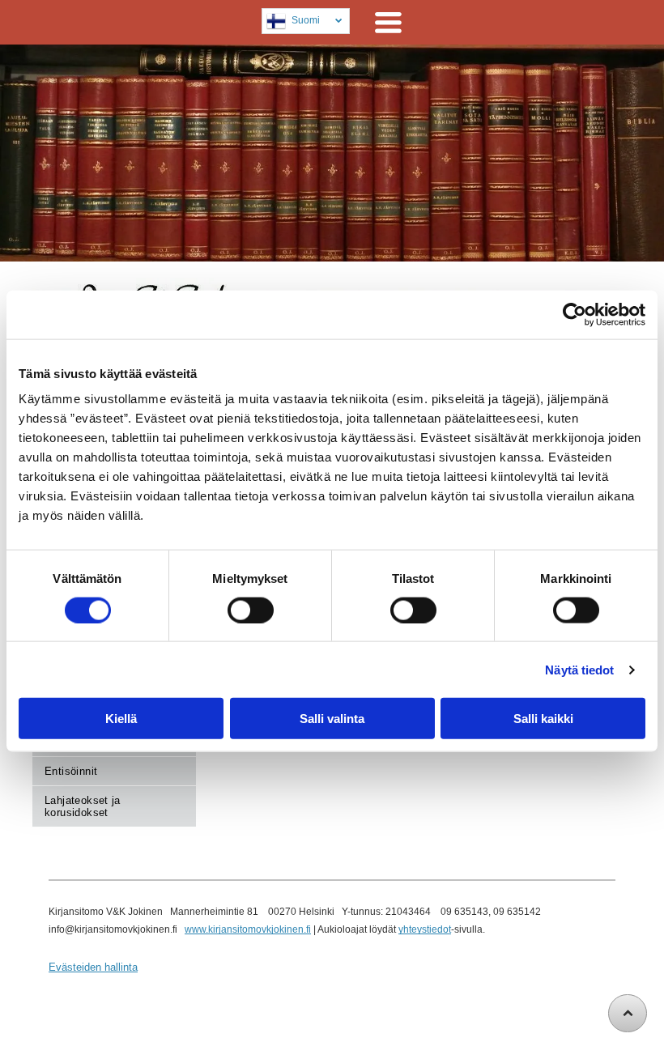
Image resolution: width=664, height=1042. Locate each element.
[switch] (251, 610)
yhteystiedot (424, 929)
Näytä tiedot (579, 669)
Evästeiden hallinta (93, 967)
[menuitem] (114, 771)
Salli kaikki (543, 718)
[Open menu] (388, 22)
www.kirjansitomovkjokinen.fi (248, 929)
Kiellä (121, 718)
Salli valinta (332, 718)
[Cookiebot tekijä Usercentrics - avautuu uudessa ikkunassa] (574, 314)
